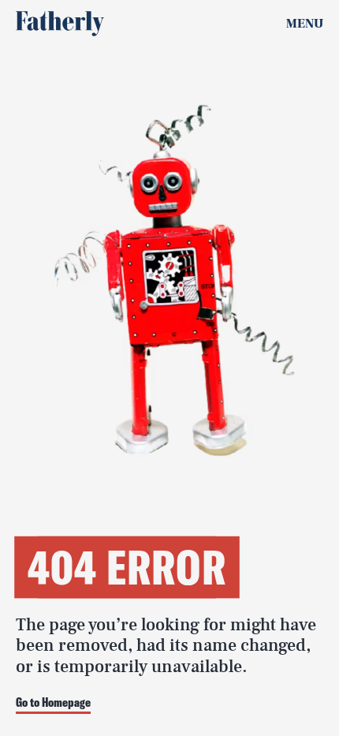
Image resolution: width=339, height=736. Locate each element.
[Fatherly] (60, 23)
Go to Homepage (53, 703)
